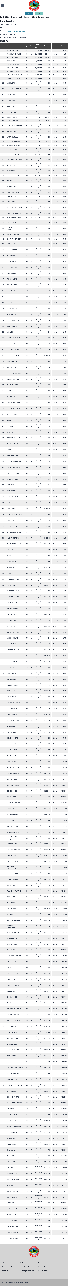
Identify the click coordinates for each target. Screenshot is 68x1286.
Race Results (42, 1271)
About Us (5, 1271)
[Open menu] (2, 5)
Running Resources (27, 1271)
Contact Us (42, 1267)
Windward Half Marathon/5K (15, 31)
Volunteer (23, 1263)
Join (28, 14)
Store (40, 1263)
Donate (39, 14)
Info (3, 1263)
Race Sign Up (25, 1267)
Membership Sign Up (9, 1267)
